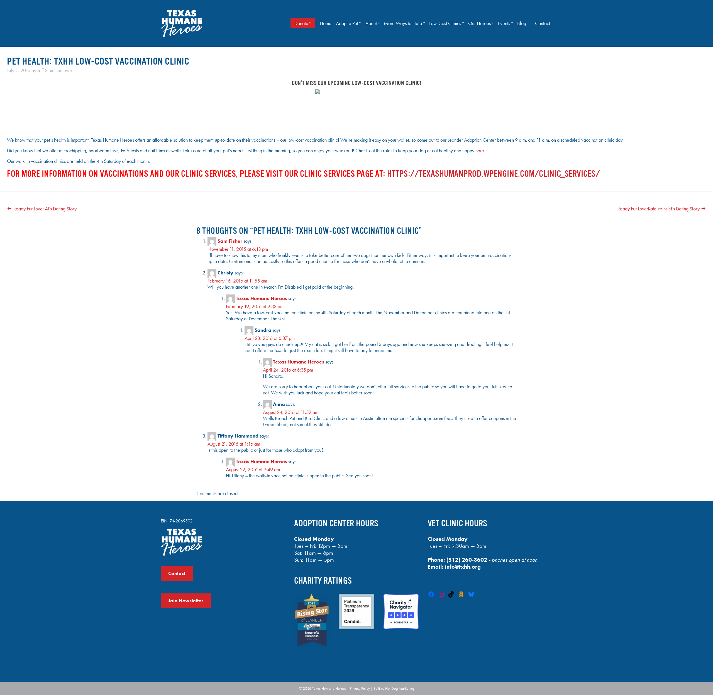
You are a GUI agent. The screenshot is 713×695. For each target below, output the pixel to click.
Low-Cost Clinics (445, 23)
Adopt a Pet (347, 23)
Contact (542, 23)
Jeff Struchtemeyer (54, 70)
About (371, 23)
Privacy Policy (360, 688)
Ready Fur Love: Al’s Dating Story (45, 209)
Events (504, 23)
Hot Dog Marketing (399, 688)
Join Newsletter (185, 601)
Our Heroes (479, 23)
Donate (301, 23)
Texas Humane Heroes (261, 298)
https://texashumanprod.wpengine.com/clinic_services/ (493, 174)
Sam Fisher (230, 241)
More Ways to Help (403, 23)
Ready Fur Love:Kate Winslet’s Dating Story (658, 209)
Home (325, 23)
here (479, 151)
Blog (521, 23)
